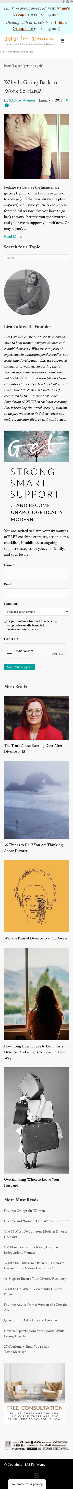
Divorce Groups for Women (24, 1210)
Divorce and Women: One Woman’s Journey (36, 1221)
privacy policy (29, 629)
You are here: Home (9, 51)
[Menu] (62, 40)
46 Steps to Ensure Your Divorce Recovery (35, 1278)
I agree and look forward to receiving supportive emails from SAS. (32, 625)
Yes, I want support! (19, 667)
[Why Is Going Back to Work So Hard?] (36, 146)
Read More (12, 236)
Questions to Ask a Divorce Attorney (31, 1320)
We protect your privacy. (27, 1484)
